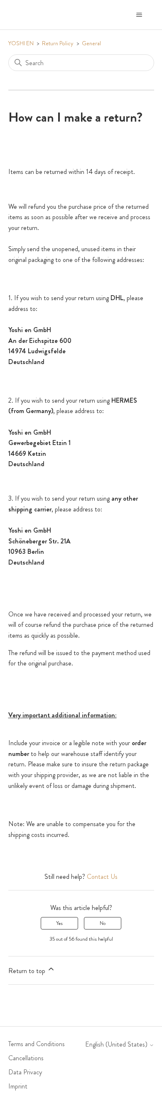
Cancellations (26, 1058)
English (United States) (117, 1044)
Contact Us (102, 876)
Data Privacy (25, 1072)
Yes (59, 923)
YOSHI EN (21, 43)
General (91, 43)
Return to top (27, 971)
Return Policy (58, 43)
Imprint (17, 1086)
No (103, 923)
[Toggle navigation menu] (139, 15)
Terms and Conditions (36, 1044)
